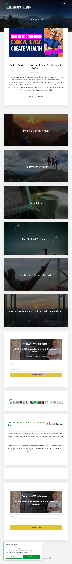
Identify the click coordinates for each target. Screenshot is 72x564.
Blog (32, 72)
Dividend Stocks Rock (15, 433)
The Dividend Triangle (36, 166)
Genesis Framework (45, 558)
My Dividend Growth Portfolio (36, 275)
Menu (65, 4)
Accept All (31, 556)
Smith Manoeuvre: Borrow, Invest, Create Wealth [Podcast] (36, 67)
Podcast (38, 72)
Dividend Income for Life (36, 130)
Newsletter (36, 203)
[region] (23, 551)
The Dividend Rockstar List (36, 239)
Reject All (14, 556)
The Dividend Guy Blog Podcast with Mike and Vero (36, 311)
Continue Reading (36, 97)
